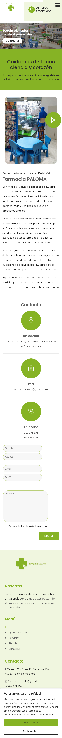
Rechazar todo (31, 731)
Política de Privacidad (34, 526)
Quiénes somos (18, 632)
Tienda (13, 643)
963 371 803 (43, 9)
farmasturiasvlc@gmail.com (25, 681)
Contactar (12, 40)
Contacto (14, 648)
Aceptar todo (31, 722)
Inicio (12, 627)
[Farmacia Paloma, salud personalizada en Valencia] (11, 7)
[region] (31, 713)
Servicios (14, 637)
